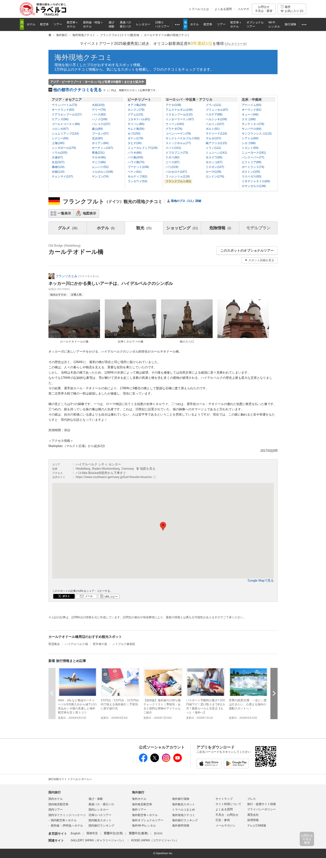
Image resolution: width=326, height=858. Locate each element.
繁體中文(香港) (138, 833)
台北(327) (58, 162)
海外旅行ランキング (185, 820)
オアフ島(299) (137, 105)
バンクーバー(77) (253, 157)
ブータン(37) (100, 133)
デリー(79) (99, 109)
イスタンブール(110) (179, 114)
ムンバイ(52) (100, 167)
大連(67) (57, 157)
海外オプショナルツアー (147, 820)
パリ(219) (172, 167)
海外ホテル (139, 799)
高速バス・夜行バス (101, 804)
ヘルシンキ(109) (216, 119)
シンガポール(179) (64, 148)
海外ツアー (139, 809)
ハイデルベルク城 (76, 644)
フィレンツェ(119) (178, 176)
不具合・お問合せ (227, 814)
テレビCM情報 (256, 825)
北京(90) (97, 138)
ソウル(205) (59, 152)
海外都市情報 (180, 825)
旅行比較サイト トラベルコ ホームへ (70, 779)
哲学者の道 (100, 644)
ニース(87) (172, 162)
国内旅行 (54, 792)
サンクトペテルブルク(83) (183, 138)
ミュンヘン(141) (216, 152)
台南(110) (58, 171)
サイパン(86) (136, 124)
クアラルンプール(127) (67, 114)
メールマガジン (226, 825)
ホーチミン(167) (102, 148)
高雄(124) (58, 167)
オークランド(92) (63, 109)
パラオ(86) (135, 152)
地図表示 (89, 213)
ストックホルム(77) (178, 143)
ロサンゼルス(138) (254, 186)
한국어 (158, 833)
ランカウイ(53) (137, 181)
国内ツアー (55, 809)
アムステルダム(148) (179, 109)
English (75, 833)
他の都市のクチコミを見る (105, 90)
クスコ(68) (249, 119)
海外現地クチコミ (83, 57)
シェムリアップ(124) (65, 133)
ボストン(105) (251, 171)
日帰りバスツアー (100, 815)
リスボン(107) (215, 167)
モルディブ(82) (137, 176)
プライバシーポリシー (261, 809)
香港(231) (98, 152)
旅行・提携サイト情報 (261, 804)
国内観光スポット (100, 820)
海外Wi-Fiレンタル (144, 825)
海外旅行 (138, 792)
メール (89, 596)
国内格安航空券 (58, 804)
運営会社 (253, 814)
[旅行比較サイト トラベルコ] (49, 35)
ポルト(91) (213, 128)
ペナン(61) (135, 171)
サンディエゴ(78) (253, 124)
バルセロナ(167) (176, 171)
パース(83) (99, 114)
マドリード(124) (216, 133)
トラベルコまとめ (183, 809)
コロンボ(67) (60, 128)
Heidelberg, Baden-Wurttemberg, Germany (115, 468)
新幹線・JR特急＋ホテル (67, 825)
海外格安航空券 (142, 804)
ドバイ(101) (173, 148)
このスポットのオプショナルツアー (247, 250)
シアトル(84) (250, 138)
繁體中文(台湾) (113, 833)
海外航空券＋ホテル (145, 815)
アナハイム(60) (251, 105)
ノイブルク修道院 (123, 644)
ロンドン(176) (215, 176)
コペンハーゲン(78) (178, 133)
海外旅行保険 (180, 799)
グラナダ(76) (174, 128)
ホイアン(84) (100, 143)
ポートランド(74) (253, 167)
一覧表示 (64, 213)
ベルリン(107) (215, 124)
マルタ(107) (213, 138)
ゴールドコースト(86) (66, 124)
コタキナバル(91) (139, 119)
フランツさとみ (66, 276)
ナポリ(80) (172, 157)
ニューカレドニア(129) (143, 148)
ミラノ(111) (213, 148)
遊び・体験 (96, 799)
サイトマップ (224, 799)
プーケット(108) (138, 167)
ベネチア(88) (214, 114)
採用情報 (253, 820)
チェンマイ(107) (62, 176)
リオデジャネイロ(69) (256, 181)
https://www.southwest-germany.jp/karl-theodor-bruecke (114, 477)
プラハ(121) (213, 105)
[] (235, 44)
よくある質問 (223, 9)
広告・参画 (223, 820)
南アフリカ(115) (216, 143)
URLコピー (111, 596)
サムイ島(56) (136, 128)
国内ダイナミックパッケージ (67, 815)
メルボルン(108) (102, 171)
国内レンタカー (99, 809)
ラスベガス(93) (251, 176)
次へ (274, 693)
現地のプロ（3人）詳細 (186, 201)
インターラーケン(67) (180, 119)
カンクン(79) (136, 109)
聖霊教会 (54, 644)
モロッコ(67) (214, 162)
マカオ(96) (99, 157)
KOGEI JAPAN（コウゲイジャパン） (155, 840)
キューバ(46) (250, 114)
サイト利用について (228, 804)
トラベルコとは (199, 9)
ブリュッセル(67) (217, 109)
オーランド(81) (251, 109)
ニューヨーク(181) (254, 152)
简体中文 (92, 833)
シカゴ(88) (249, 143)
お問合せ (263, 8)
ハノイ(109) (99, 119)
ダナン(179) (135, 138)
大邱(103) (98, 105)
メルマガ (243, 9)
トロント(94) (250, 148)
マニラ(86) (99, 162)
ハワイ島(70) (136, 162)
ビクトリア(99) (251, 162)
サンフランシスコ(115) (257, 133)
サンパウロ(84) (251, 128)
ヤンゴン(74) (100, 176)
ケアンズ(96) (60, 119)
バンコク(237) (101, 124)
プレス (251, 799)
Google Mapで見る (261, 580)
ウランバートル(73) (64, 105)
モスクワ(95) (214, 157)
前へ (52, 693)
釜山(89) (97, 128)
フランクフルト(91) (178, 181)
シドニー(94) (60, 138)
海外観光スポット (183, 804)
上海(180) (58, 143)
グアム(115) (135, 114)
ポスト (66, 596)
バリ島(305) (135, 157)
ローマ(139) (213, 171)
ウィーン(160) (175, 124)
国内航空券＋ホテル (64, 820)
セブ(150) (134, 133)
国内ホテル (55, 799)
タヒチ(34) (135, 143)
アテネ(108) (173, 105)
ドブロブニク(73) (177, 152)
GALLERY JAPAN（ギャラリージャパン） (98, 840)
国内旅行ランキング (101, 825)
